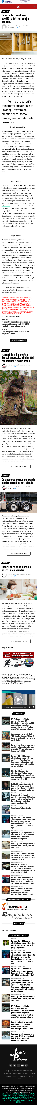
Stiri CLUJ (27, 1096)
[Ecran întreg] (33, 707)
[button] (18, 700)
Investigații (23, 1076)
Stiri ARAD (13, 1094)
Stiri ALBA (5, 1094)
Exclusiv (8, 1076)
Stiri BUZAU (7, 1096)
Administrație (17, 1073)
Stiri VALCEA (25, 1100)
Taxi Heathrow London (9, 930)
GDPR (19, 1079)
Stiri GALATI (12, 1097)
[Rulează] (4, 707)
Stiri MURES (17, 1099)
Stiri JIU (27, 1097)
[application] (18, 699)
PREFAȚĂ (7, 1071)
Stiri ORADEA (26, 1099)
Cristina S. (13, 27)
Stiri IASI (20, 1097)
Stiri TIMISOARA (14, 1100)
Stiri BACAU (31, 1094)
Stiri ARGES (22, 1094)
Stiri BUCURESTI (17, 1096)
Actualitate (7, 1073)
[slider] (17, 707)
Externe (33, 1073)
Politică (25, 1073)
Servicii (31, 1076)
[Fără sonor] (29, 707)
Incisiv (12, 367)
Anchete (15, 1076)
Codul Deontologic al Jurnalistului (22, 1071)
